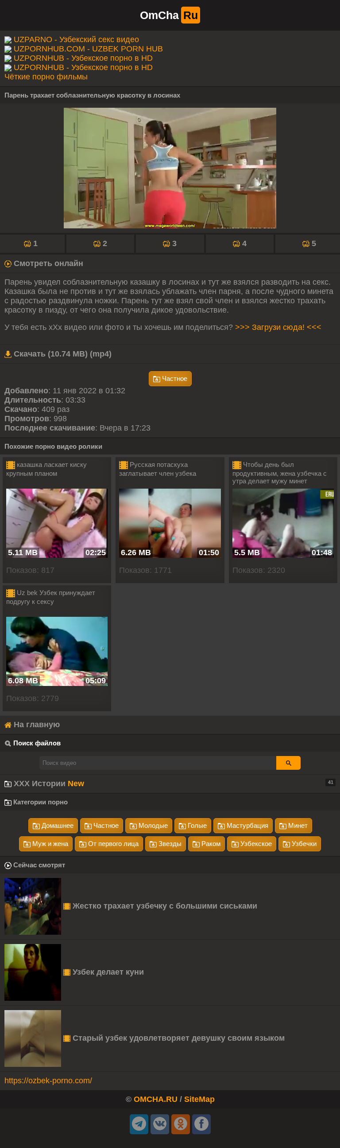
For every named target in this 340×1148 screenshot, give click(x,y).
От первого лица (112, 843)
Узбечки (303, 843)
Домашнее (56, 825)
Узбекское (255, 843)
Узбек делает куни (107, 972)
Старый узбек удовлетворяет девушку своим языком (177, 1038)
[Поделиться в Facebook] (201, 1124)
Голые (196, 825)
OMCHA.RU (156, 1099)
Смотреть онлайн (47, 263)
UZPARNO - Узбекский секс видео (76, 39)
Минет (297, 825)
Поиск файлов (37, 743)
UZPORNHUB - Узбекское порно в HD (83, 58)
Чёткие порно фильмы (46, 76)
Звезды (169, 843)
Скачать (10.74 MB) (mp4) (62, 353)
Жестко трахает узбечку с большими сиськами (163, 905)
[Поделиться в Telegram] (139, 1124)
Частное (173, 378)
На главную (36, 724)
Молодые (152, 825)
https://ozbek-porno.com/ (48, 1080)
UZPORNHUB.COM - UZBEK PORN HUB (88, 48)
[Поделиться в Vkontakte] (160, 1124)
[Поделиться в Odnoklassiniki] (180, 1124)
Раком (210, 843)
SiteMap (199, 1099)
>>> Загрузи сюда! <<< (278, 327)
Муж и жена (49, 843)
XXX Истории (172, 783)
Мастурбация (246, 825)
